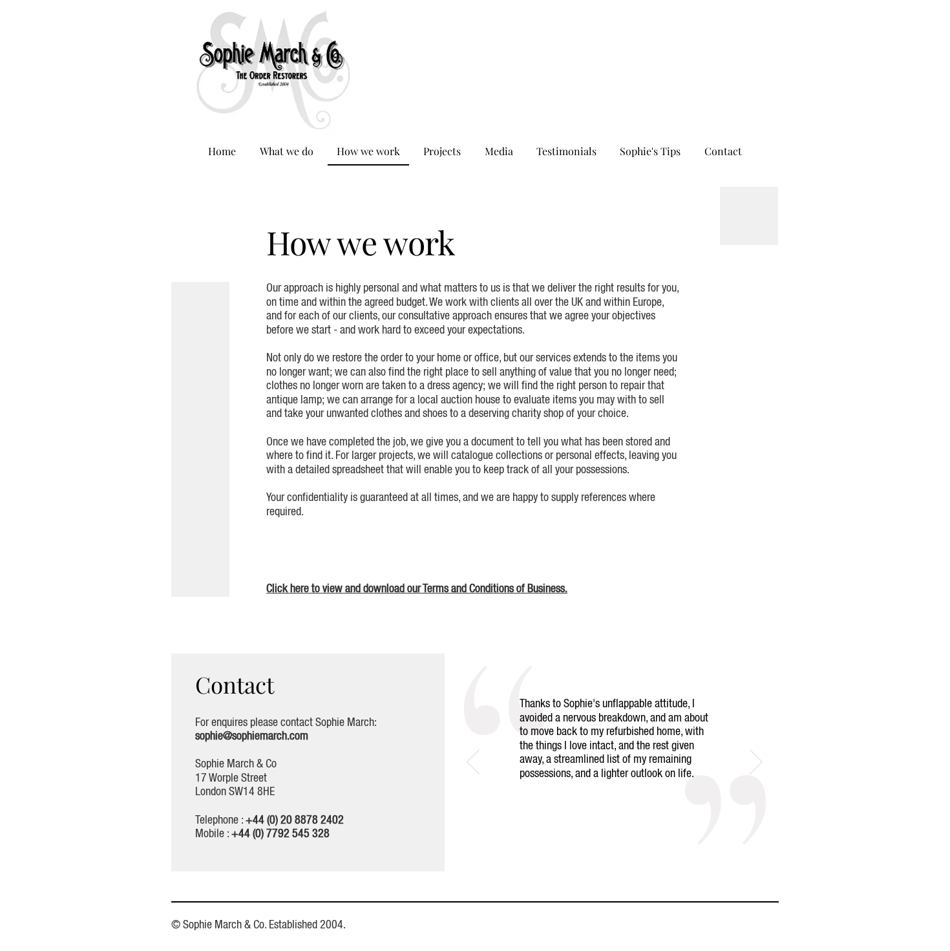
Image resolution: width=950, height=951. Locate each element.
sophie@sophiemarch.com (251, 736)
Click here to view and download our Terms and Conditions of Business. (416, 589)
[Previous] (473, 762)
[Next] (756, 762)
